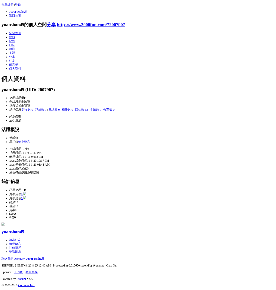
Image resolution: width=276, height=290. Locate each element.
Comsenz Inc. (26, 285)
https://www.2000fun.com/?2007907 (91, 24)
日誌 (12, 45)
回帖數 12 (81, 109)
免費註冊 (8, 4)
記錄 (12, 41)
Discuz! (21, 278)
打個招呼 (15, 247)
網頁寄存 (32, 272)
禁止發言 (24, 141)
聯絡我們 (8, 258)
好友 (12, 60)
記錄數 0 (40, 109)
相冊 (12, 49)
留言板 (13, 64)
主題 (12, 53)
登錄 (18, 4)
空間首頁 (15, 33)
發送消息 (15, 251)
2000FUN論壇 (18, 11)
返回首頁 (15, 15)
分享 (51, 24)
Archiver (19, 258)
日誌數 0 (54, 109)
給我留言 (15, 243)
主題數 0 (95, 109)
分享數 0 (109, 109)
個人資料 (15, 68)
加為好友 (15, 240)
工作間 (18, 272)
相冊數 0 (67, 109)
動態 (12, 37)
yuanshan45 (13, 231)
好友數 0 (27, 109)
